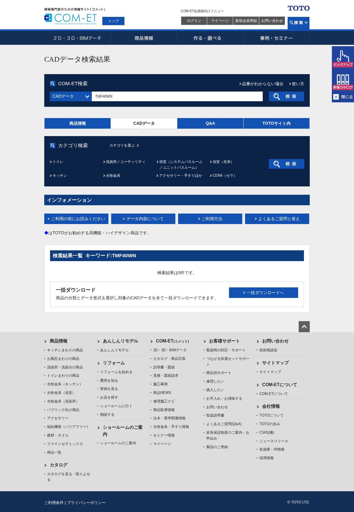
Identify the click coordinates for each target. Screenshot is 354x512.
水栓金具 (113, 175)
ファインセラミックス (65, 444)
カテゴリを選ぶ (122, 145)
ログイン (194, 21)
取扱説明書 (215, 415)
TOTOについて (271, 415)
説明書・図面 (164, 367)
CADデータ (144, 123)
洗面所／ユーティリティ (125, 162)
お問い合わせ (272, 21)
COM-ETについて (279, 384)
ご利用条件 (54, 502)
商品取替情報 (164, 410)
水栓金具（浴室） (61, 393)
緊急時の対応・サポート (226, 350)
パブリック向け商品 (63, 410)
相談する (107, 414)
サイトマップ (275, 362)
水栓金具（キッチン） (65, 384)
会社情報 (271, 406)
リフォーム (114, 362)
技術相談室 (268, 350)
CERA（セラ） (225, 175)
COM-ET (172, 341)
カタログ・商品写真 (169, 359)
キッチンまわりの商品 (65, 350)
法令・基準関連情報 (169, 418)
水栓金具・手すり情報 (171, 427)
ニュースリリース (273, 441)
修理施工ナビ (164, 401)
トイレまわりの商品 (63, 375)
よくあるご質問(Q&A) (223, 424)
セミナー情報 (164, 435)
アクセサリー (58, 418)
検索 (298, 23)
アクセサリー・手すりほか (180, 175)
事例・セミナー (276, 38)
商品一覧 (54, 452)
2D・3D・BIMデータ (77, 38)
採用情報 (266, 458)
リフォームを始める (116, 372)
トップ (113, 21)
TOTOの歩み (269, 424)
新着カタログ (343, 80)
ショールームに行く (116, 406)
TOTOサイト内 (276, 123)
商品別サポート (218, 373)
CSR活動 (266, 432)
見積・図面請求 (165, 375)
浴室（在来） (223, 162)
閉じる (343, 97)
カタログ (58, 464)
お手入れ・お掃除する (224, 398)
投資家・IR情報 (272, 449)
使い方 (298, 83)
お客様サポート (224, 341)
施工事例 (160, 384)
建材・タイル (58, 435)
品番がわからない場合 (262, 83)
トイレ (58, 162)
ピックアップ (343, 57)
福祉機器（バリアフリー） (68, 427)
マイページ (220, 21)
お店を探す (109, 397)
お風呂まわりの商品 (63, 359)
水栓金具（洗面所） (63, 401)
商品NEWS (162, 393)
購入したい (215, 390)
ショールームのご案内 (118, 443)
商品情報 (144, 38)
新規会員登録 (246, 21)
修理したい (215, 381)
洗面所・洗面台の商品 (65, 367)
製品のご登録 (217, 447)
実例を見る (109, 389)
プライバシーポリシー (86, 502)
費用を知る (109, 380)
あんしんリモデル (120, 341)
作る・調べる (210, 38)
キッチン (60, 175)
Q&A (210, 123)
